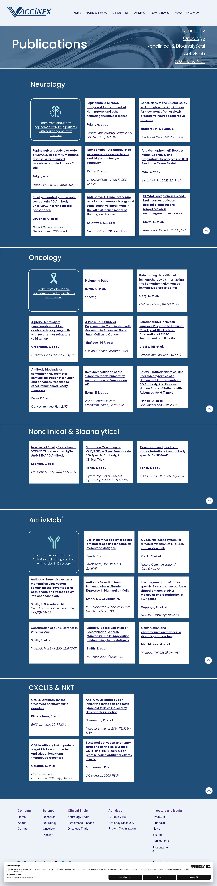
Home (22, 817)
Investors (159, 816)
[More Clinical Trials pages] (129, 12)
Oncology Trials (77, 828)
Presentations (161, 849)
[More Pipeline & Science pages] (108, 12)
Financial (159, 823)
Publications (161, 840)
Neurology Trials (78, 817)
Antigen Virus (117, 816)
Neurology (193, 30)
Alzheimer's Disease (80, 823)
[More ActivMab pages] (146, 12)
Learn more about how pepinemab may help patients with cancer (53, 293)
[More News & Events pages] (170, 12)
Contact (23, 828)
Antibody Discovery (121, 823)
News (156, 828)
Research (49, 817)
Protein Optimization (122, 828)
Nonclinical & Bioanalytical (175, 46)
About (22, 823)
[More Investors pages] (198, 12)
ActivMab (194, 53)
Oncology (194, 38)
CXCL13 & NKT (190, 61)
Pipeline (48, 835)
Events (157, 834)
